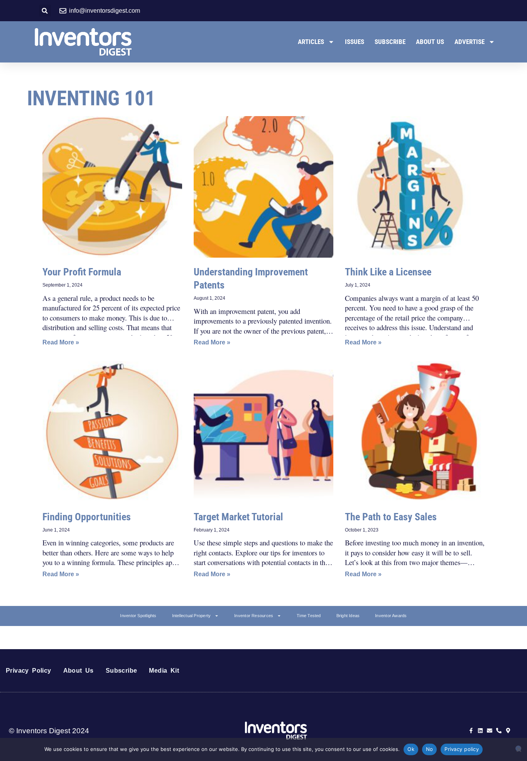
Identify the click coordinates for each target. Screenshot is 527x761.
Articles (311, 42)
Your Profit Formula (81, 272)
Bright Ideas (348, 615)
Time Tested (309, 615)
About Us (430, 42)
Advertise (469, 42)
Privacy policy (461, 749)
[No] (518, 748)
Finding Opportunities (86, 517)
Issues (354, 42)
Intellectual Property (191, 615)
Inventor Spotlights (138, 615)
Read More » (60, 342)
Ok (410, 749)
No (429, 749)
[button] (45, 11)
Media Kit (164, 670)
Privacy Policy (28, 670)
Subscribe (390, 42)
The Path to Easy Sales (391, 517)
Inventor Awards (391, 615)
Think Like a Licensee (388, 272)
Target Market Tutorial (238, 517)
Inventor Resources (253, 615)
